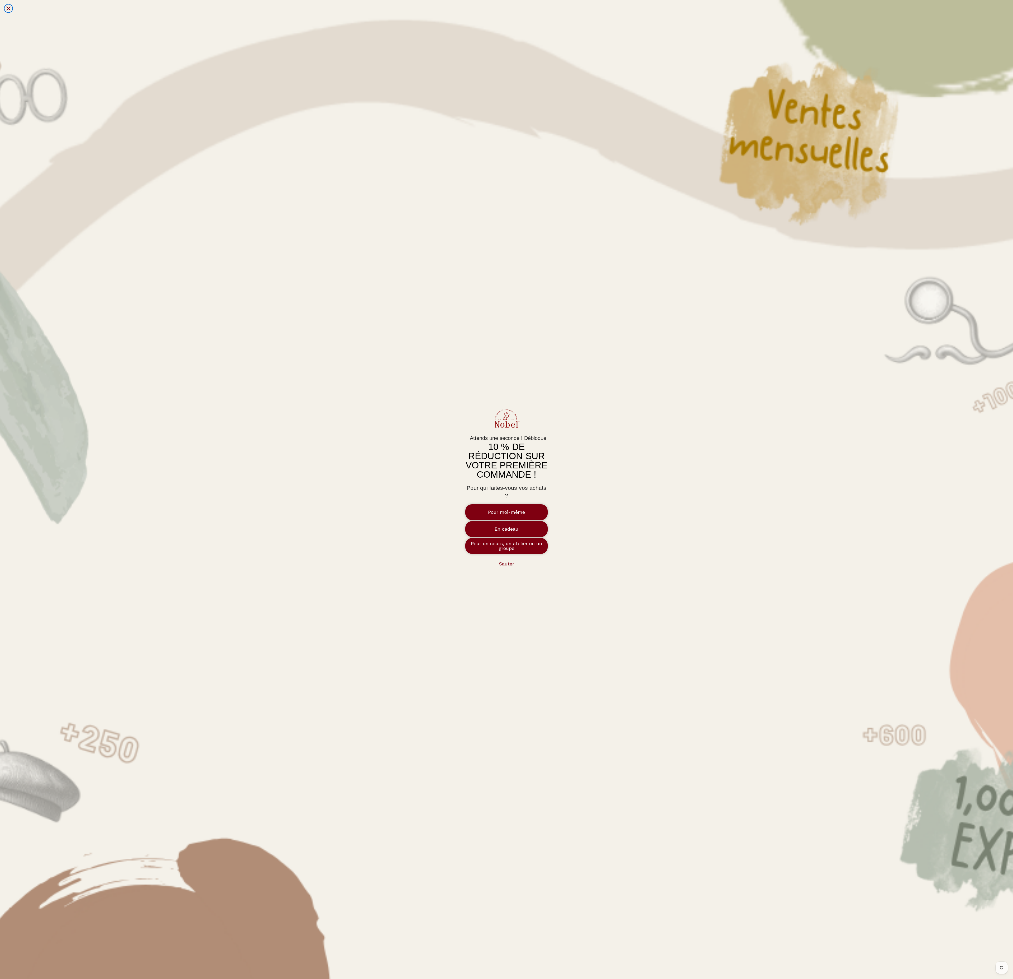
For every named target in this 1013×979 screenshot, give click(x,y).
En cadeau (506, 529)
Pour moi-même (506, 512)
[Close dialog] (8, 8)
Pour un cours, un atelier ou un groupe (506, 546)
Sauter (506, 564)
